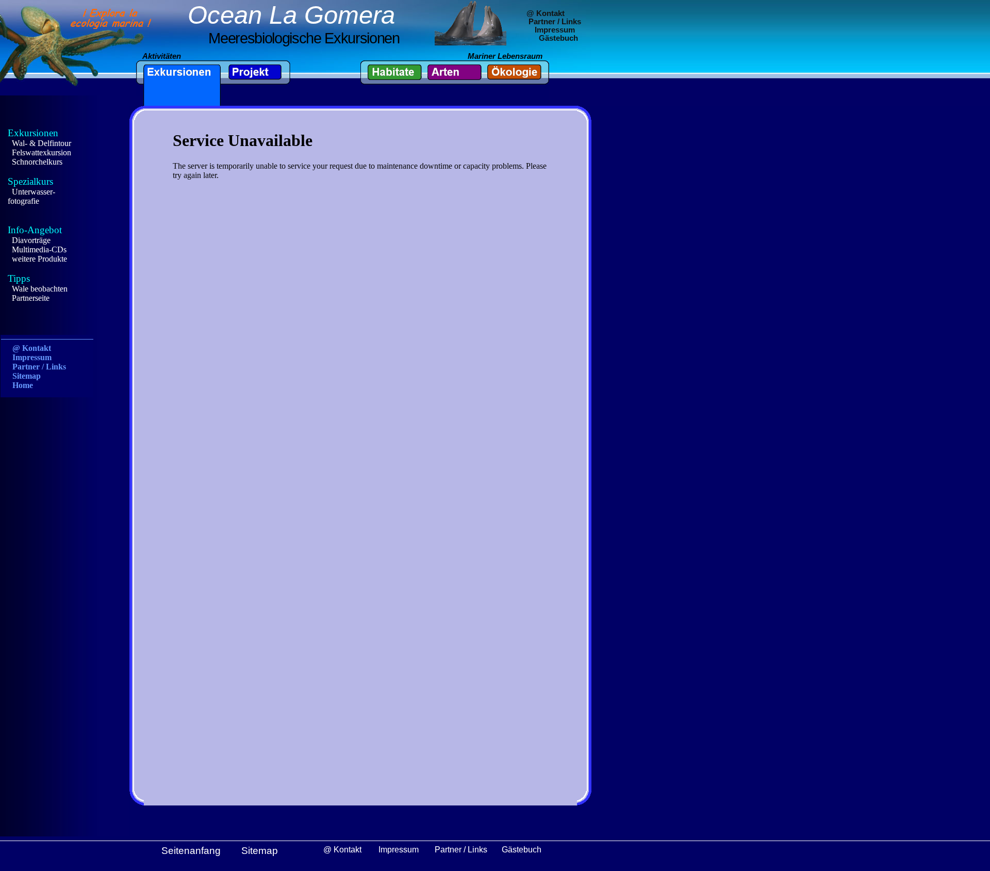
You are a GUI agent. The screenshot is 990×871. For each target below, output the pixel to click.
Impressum (555, 30)
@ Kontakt (545, 13)
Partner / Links (555, 22)
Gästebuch (558, 38)
